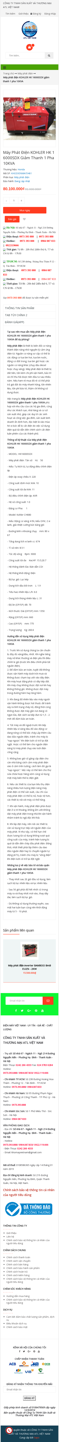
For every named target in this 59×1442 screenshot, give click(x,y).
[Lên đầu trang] (49, 1430)
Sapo (36, 1437)
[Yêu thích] (24, 219)
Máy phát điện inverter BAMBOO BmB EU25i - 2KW (29, 967)
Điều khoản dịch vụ (16, 1323)
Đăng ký (37, 13)
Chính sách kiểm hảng (18, 1275)
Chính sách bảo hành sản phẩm (23, 1268)
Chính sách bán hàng (17, 1264)
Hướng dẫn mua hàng (18, 1296)
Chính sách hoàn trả (17, 1271)
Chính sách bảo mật (17, 1327)
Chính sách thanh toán (18, 1257)
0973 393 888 (14, 297)
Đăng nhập (50, 13)
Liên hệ (10, 1236)
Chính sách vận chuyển (18, 1260)
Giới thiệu (24, 13)
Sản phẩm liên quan (18, 930)
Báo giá (12, 219)
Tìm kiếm (10, 13)
